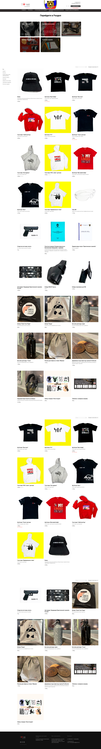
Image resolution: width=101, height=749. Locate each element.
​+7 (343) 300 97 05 (70, 741)
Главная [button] (24, 10)
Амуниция (65, 24)
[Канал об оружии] (24, 742)
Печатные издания (47, 39)
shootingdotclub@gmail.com (76, 3)
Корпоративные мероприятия (56, 10)
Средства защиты (27, 24)
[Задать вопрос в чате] (22, 742)
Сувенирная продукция (28, 39)
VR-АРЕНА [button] (30, 10)
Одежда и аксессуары (48, 24)
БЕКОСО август (50, 7)
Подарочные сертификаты (72, 10)
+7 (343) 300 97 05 (77, 2)
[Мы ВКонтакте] (20, 742)
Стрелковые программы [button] (41, 10)
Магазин (51, 11)
